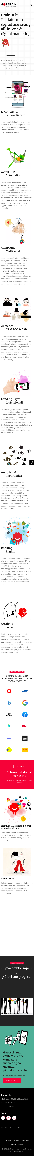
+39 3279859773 (8, 1103)
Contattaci (16, 984)
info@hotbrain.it (7, 1106)
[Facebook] (3, 1118)
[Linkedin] (8, 1118)
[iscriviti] (31, 1127)
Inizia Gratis (11, 1081)
